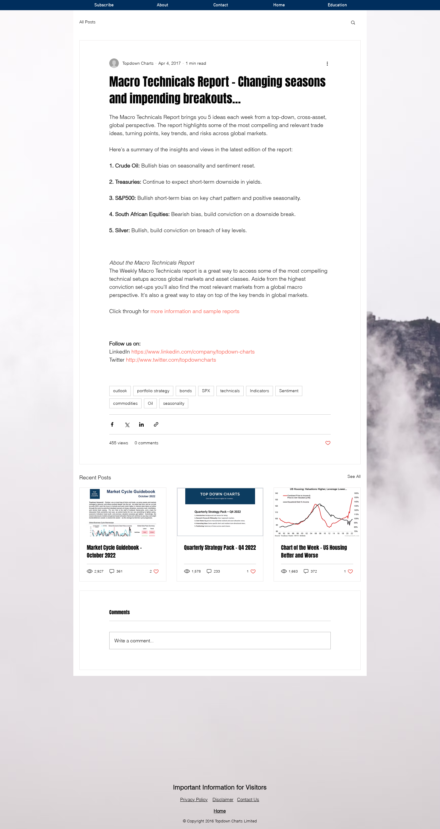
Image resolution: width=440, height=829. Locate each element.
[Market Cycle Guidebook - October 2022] (123, 512)
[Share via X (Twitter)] (127, 424)
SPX (206, 390)
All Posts (87, 22)
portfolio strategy (153, 390)
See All (354, 476)
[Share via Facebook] (112, 424)
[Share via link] (156, 424)
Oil (150, 403)
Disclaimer (223, 799)
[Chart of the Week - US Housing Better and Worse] (317, 512)
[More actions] (327, 63)
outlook (120, 390)
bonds (186, 390)
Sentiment (288, 390)
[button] (353, 22)
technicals (230, 390)
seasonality (173, 403)
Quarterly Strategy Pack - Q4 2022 (220, 548)
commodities (125, 403)
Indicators (259, 390)
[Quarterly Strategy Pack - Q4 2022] (220, 512)
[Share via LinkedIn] (141, 424)
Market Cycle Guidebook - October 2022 (114, 551)
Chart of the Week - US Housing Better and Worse (314, 551)
